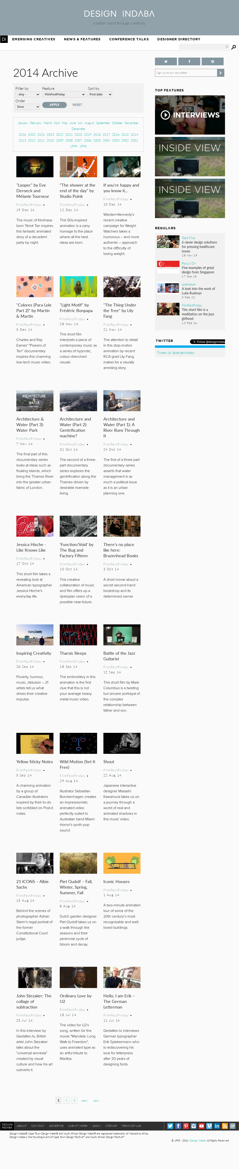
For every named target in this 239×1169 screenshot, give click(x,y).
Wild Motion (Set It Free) (77, 764)
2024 (41, 134)
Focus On (189, 263)
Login (96, 1126)
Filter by (22, 88)
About (22, 1126)
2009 (59, 140)
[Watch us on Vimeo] (209, 1126)
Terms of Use (131, 1126)
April (57, 123)
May (65, 123)
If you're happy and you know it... (121, 187)
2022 (59, 134)
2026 (22, 134)
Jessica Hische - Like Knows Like (31, 547)
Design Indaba (198, 1140)
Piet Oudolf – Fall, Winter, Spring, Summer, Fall (76, 886)
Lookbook (189, 284)
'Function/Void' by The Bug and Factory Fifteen (76, 549)
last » (97, 1101)
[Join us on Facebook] (189, 61)
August (89, 123)
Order (20, 100)
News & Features (82, 39)
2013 (22, 140)
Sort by (93, 88)
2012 (31, 140)
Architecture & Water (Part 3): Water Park (30, 424)
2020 (78, 134)
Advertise (56, 1126)
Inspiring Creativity (33, 653)
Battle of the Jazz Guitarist (119, 655)
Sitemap (111, 1126)
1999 (73, 146)
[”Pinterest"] (213, 61)
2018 (97, 134)
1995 (83, 146)
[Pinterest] (186, 1126)
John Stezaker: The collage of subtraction (34, 1001)
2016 (116, 134)
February (36, 123)
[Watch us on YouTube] (201, 1126)
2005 (97, 140)
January (23, 123)
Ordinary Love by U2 (75, 998)
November (132, 123)
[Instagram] (194, 1126)
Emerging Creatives (33, 39)
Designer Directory (178, 39)
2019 (87, 134)
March (48, 123)
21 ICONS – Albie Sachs (32, 884)
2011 (41, 140)
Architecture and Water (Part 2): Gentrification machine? (75, 427)
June (73, 123)
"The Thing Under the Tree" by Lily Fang (119, 310)
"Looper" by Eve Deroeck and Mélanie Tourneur (32, 190)
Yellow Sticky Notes (34, 761)
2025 (31, 134)
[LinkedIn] (217, 1126)
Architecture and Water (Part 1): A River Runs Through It (121, 427)
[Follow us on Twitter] (166, 61)
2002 (125, 140)
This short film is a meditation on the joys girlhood (198, 314)
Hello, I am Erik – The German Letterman (119, 1001)
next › (84, 1101)
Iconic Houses (116, 881)
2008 (69, 140)
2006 (87, 140)
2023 (50, 134)
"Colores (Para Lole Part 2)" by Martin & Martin (34, 310)
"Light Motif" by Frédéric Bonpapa (76, 307)
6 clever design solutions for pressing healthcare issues (199, 246)
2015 (125, 134)
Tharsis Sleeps (73, 653)
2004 (106, 140)
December (78, 128)
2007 (78, 140)
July (80, 123)
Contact (37, 1126)
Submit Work (78, 1126)
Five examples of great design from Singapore (198, 269)
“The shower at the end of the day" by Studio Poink (77, 190)
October (117, 123)
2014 (134, 134)
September (103, 123)
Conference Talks (129, 39)
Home (4, 39)
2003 (116, 140)
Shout (108, 761)
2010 (50, 140)
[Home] (119, 15)
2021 (69, 134)
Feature (48, 88)
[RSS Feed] (225, 1126)
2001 (134, 140)
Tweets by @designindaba (175, 352)
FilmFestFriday (29, 204)
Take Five (188, 237)
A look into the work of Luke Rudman (198, 290)
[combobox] (204, 47)
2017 (106, 134)
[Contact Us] (232, 1126)
